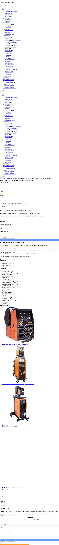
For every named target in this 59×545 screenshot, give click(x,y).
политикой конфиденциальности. (11, 541)
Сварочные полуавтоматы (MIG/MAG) (29, 178)
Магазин (5, 178)
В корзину (1, 195)
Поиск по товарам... (2, 5)
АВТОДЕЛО (2, 178)
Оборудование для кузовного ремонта (12, 178)
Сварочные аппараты (21, 178)
